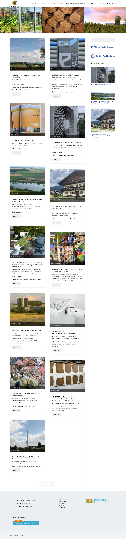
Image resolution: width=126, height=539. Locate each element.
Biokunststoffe (16, 149)
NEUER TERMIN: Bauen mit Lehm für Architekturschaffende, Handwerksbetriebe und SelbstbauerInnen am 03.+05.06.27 (66, 399)
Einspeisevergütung (17, 341)
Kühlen (55, 155)
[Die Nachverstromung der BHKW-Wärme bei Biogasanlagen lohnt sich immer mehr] (67, 54)
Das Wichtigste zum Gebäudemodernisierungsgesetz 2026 (63, 332)
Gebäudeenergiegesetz (68, 342)
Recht (32, 341)
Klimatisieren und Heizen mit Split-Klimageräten (66, 142)
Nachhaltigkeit (37, 87)
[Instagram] (107, 4)
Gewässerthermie (17, 212)
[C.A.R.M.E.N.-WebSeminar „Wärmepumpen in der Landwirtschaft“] (67, 185)
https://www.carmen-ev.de (25, 506)
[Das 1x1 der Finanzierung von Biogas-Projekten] (27, 309)
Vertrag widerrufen (63, 501)
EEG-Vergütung (29, 338)
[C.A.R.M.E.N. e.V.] (15, 3)
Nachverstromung (69, 92)
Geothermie (16, 406)
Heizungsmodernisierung (63, 344)
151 (51, 484)
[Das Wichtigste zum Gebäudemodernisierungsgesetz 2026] (67, 310)
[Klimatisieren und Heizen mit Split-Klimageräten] (67, 122)
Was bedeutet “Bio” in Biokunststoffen (23, 140)
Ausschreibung (17, 338)
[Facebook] (115, 4)
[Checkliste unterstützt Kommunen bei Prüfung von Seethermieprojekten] (27, 178)
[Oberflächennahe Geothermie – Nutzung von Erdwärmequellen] (27, 373)
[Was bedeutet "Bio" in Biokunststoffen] (27, 119)
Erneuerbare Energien (27, 87)
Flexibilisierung (26, 341)
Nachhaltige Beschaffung (35, 279)
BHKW (55, 92)
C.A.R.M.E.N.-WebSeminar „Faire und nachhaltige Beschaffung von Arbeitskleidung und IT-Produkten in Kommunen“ (27, 264)
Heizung (54, 344)
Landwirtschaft (68, 218)
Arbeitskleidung (17, 279)
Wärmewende (31, 406)
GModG (77, 342)
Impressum (61, 505)
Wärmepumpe (70, 155)
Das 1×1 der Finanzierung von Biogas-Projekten (26, 330)
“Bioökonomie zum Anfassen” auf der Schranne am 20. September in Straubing (67, 270)
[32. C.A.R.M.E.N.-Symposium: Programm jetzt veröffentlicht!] (27, 54)
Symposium (29, 90)
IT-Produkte (25, 279)
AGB (60, 499)
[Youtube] (112, 4)
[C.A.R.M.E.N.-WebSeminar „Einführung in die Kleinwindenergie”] (27, 436)
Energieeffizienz (17, 87)
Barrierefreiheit (62, 507)
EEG (23, 338)
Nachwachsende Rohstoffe (18, 90)
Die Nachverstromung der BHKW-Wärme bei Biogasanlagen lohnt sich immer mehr (65, 76)
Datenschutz (61, 503)
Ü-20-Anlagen (19, 343)
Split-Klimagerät (62, 155)
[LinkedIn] (110, 4)
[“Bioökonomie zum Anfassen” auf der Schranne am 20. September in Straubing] (67, 248)
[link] (104, 4)
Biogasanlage (61, 92)
